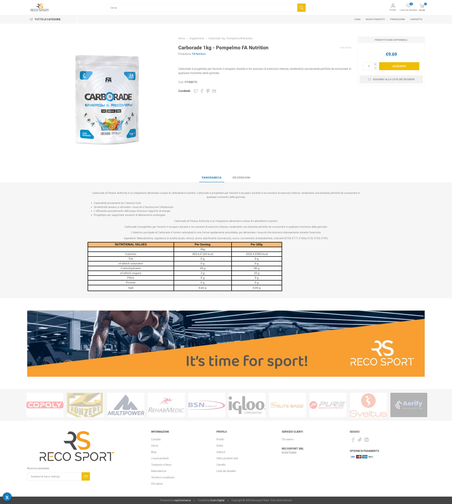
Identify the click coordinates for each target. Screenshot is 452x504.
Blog (153, 452)
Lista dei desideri (226, 471)
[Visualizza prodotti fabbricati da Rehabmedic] (166, 405)
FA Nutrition (199, 54)
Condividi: (184, 91)
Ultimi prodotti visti (227, 458)
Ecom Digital (217, 500)
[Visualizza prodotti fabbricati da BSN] (206, 405)
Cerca (301, 8)
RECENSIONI (241, 177)
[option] (45, 405)
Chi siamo (157, 483)
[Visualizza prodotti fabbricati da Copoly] (44, 405)
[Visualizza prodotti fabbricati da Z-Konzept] (85, 405)
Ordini (219, 445)
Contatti (155, 439)
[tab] (211, 177)
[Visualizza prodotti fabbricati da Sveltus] (368, 405)
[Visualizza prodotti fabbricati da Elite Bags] (287, 405)
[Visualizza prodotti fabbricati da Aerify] (408, 405)
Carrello (220, 464)
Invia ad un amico (214, 91)
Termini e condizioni (162, 477)
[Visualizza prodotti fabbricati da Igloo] (247, 405)
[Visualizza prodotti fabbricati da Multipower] (125, 405)
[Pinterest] (353, 439)
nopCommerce (182, 500)
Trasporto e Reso (161, 464)
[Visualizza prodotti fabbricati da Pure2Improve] (328, 405)
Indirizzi (220, 452)
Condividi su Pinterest (208, 91)
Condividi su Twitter (196, 91)
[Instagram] (366, 439)
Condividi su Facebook (202, 91)
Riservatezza (158, 471)
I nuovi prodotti (160, 458)
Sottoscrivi (86, 476)
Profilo (393, 10)
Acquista (399, 66)
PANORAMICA (212, 177)
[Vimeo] (360, 438)
